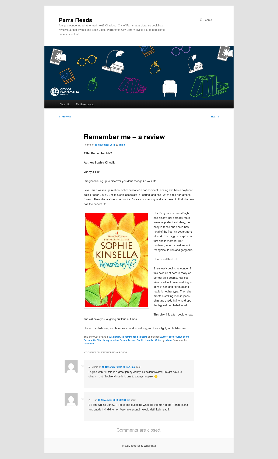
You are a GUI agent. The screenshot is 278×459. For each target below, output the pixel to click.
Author (164, 336)
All (110, 336)
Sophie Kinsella (145, 340)
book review (175, 336)
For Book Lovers (85, 104)
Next (215, 116)
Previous (65, 116)
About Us (65, 104)
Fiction (116, 336)
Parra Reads (75, 20)
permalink (89, 343)
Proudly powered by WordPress (139, 445)
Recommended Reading (134, 336)
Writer (158, 340)
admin (122, 144)
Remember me (128, 340)
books (186, 336)
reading (114, 340)
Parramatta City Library (96, 340)
